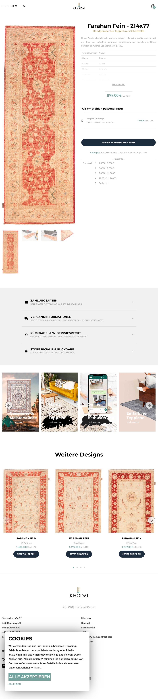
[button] (79, 302)
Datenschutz (88, 627)
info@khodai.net (11, 627)
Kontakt (85, 623)
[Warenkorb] (152, 6)
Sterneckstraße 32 (12, 618)
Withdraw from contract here (96, 636)
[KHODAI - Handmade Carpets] (78, 6)
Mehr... (38, 667)
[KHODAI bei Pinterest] (90, 678)
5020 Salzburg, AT (11, 623)
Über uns (86, 618)
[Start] (79, 591)
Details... (110, 122)
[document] (47, 661)
